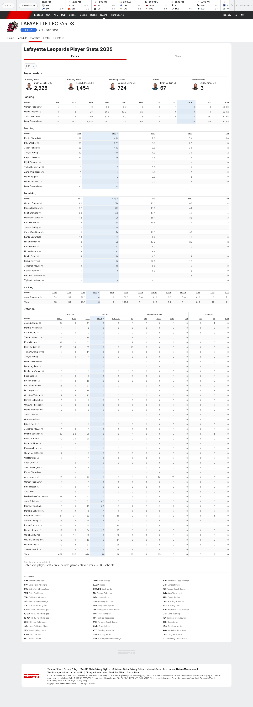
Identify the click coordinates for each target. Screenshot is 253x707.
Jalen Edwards (31, 323)
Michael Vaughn (32, 506)
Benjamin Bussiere (33, 275)
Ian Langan (29, 390)
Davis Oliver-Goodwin (35, 496)
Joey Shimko (30, 501)
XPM (54, 292)
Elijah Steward (31, 162)
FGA (112, 292)
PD (132, 318)
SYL (210, 102)
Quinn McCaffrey (32, 453)
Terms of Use (54, 669)
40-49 (183, 292)
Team (178, 56)
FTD (227, 318)
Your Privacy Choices (57, 672)
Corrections (133, 672)
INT (175, 102)
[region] (136, 112)
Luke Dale (29, 376)
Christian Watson (32, 395)
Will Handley (30, 457)
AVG (124, 102)
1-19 (140, 292)
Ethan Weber (30, 143)
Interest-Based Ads (157, 669)
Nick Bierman (30, 241)
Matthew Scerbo (32, 217)
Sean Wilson (30, 491)
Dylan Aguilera (31, 366)
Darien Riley (30, 544)
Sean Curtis (29, 462)
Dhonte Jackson (32, 433)
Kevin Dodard (30, 342)
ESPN (19, 15)
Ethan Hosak (30, 222)
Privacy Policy (71, 669)
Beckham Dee (31, 515)
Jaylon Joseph (31, 549)
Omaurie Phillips (32, 404)
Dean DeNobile (31, 121)
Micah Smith (30, 424)
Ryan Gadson (30, 347)
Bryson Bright (30, 380)
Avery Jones (30, 477)
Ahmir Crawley (31, 520)
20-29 (154, 292)
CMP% (106, 102)
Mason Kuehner (31, 208)
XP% (83, 292)
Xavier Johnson (31, 337)
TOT (87, 318)
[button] (236, 15)
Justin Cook (30, 414)
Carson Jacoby (31, 270)
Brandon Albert (31, 443)
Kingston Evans (31, 448)
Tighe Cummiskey (33, 167)
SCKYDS (115, 318)
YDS (91, 102)
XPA (69, 292)
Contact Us (77, 672)
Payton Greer (30, 157)
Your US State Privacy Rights (95, 669)
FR (214, 318)
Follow (28, 30)
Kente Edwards (31, 138)
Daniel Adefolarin (32, 409)
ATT (74, 102)
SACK (189, 102)
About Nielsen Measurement (183, 669)
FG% (126, 292)
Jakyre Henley (31, 152)
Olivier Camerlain (32, 539)
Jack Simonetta (31, 297)
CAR (79, 133)
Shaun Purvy (30, 261)
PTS (227, 292)
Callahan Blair (31, 535)
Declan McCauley (33, 371)
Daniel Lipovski (31, 111)
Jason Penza (30, 116)
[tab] (75, 56)
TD (158, 102)
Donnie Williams (32, 327)
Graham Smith (31, 419)
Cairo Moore (30, 332)
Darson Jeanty (31, 530)
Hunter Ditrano (31, 251)
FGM (95, 292)
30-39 (168, 292)
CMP (57, 102)
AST (74, 318)
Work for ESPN (116, 672)
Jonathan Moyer (32, 265)
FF (200, 318)
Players (75, 56)
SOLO (59, 318)
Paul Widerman (31, 385)
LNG (141, 102)
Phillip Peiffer (30, 438)
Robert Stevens (31, 525)
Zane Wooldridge (32, 172)
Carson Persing (31, 106)
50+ (198, 292)
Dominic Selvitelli (32, 510)
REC (80, 199)
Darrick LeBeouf (32, 400)
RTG (227, 102)
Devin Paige (30, 176)
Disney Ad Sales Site (96, 672)
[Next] (231, 5)
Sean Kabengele (32, 467)
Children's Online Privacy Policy (128, 669)
